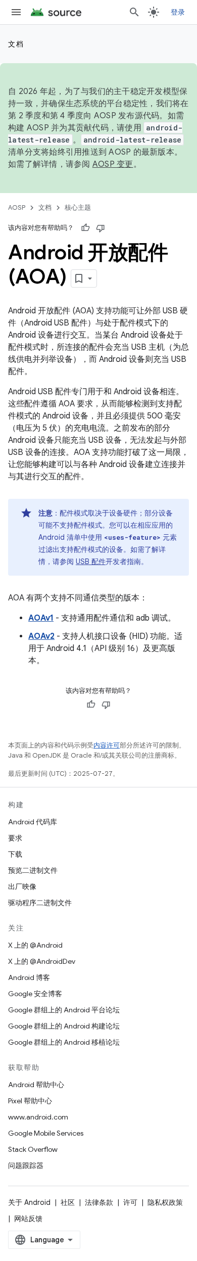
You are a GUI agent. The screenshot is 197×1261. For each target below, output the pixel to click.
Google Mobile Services (45, 1133)
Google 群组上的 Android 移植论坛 (64, 1042)
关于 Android (29, 1202)
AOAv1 (41, 618)
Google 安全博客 (35, 993)
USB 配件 (91, 561)
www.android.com (38, 1117)
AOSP (16, 207)
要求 (15, 838)
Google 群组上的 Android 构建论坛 (64, 1026)
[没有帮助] (100, 228)
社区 (68, 1202)
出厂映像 (22, 886)
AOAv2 (41, 636)
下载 (15, 854)
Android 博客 (29, 977)
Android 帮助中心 (36, 1084)
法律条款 (99, 1202)
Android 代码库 (32, 821)
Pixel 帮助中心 (30, 1100)
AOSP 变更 (112, 164)
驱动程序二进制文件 (40, 902)
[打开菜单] (16, 12)
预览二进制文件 (33, 870)
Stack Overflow (33, 1149)
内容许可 (106, 745)
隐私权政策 (165, 1202)
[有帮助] (85, 228)
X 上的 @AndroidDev (41, 961)
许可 (130, 1202)
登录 (178, 12)
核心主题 (78, 207)
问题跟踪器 (25, 1165)
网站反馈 (28, 1219)
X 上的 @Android (35, 945)
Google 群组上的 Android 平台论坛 (64, 1009)
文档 (16, 44)
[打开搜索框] (134, 12)
